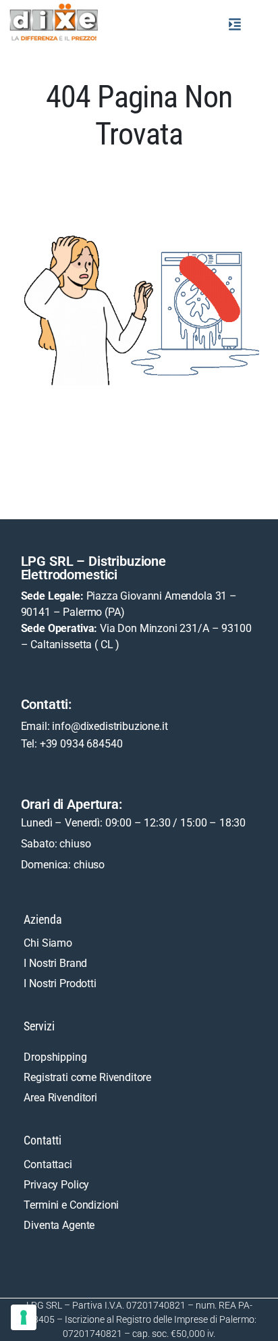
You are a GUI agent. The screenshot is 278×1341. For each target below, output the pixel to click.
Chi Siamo (48, 943)
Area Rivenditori (60, 1097)
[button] (235, 24)
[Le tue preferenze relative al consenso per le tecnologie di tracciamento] (23, 1317)
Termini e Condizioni (71, 1205)
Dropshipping (55, 1057)
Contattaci (48, 1164)
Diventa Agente (59, 1225)
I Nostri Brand (55, 963)
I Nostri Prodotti (60, 983)
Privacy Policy (56, 1184)
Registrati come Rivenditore (87, 1077)
